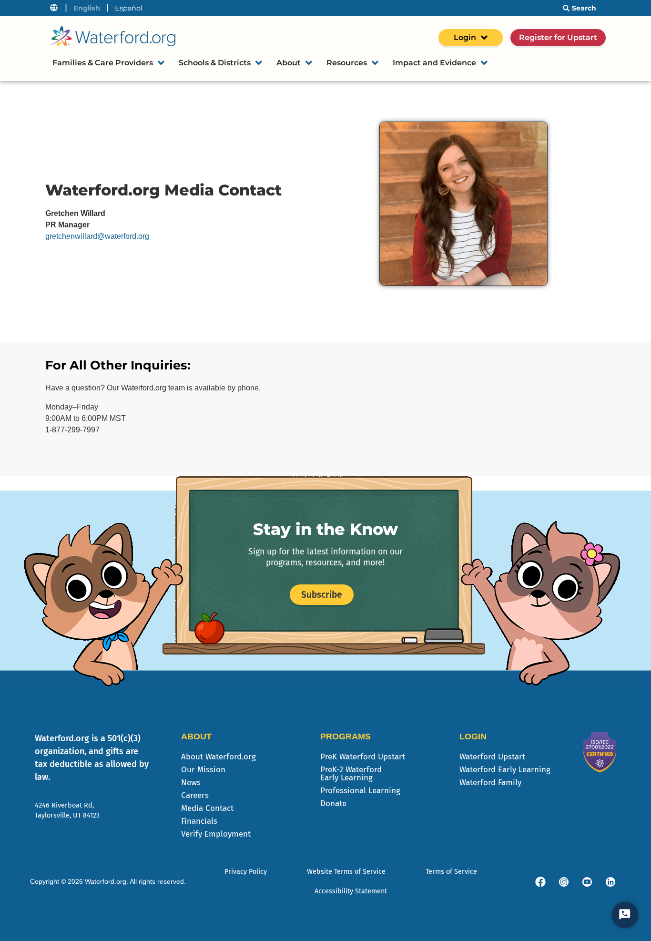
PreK (362, 757)
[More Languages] (53, 8)
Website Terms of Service (346, 872)
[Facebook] (540, 881)
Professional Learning (360, 791)
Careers (195, 795)
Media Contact (207, 808)
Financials (199, 821)
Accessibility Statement (351, 891)
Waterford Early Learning (504, 770)
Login (465, 37)
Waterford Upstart (492, 757)
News (191, 782)
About (288, 62)
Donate (333, 803)
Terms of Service (451, 872)
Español (128, 8)
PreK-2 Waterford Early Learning (351, 774)
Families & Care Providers (102, 62)
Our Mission (203, 770)
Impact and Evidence (434, 62)
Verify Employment (216, 834)
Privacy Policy (245, 872)
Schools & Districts (215, 62)
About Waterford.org (218, 757)
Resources (346, 62)
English (86, 8)
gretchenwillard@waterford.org (97, 236)
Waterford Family (490, 782)
